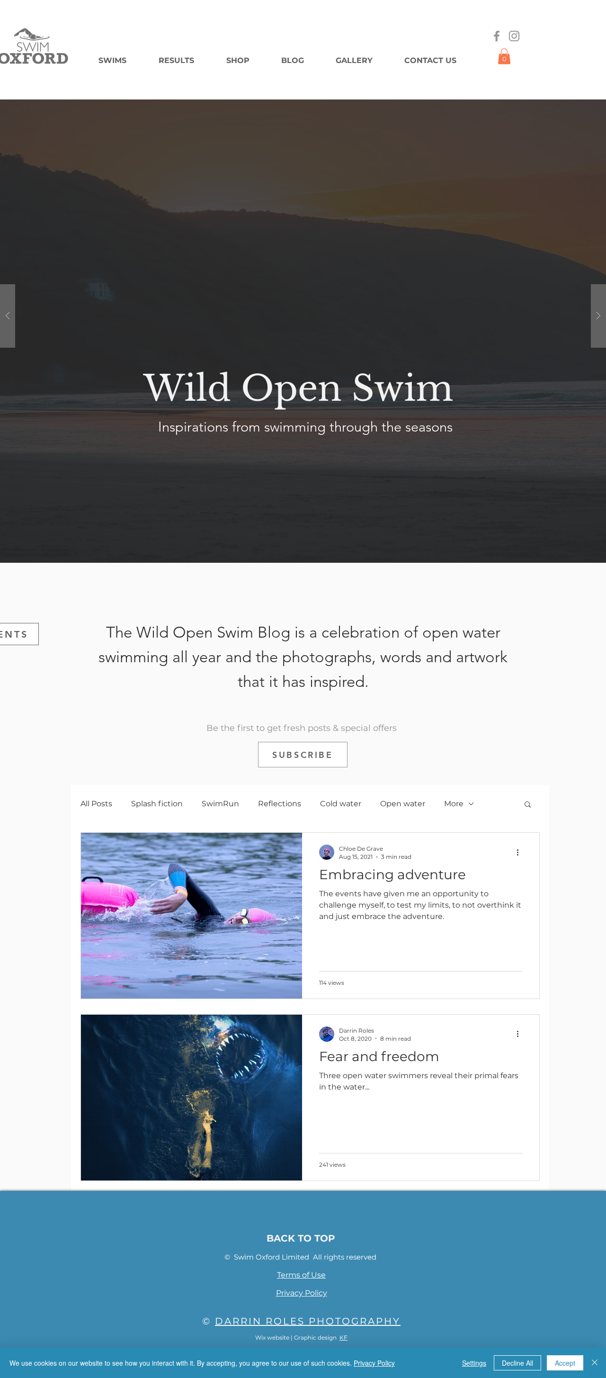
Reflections (279, 803)
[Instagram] (514, 36)
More (453, 803)
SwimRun (220, 803)
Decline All (517, 1363)
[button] (504, 56)
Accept (565, 1363)
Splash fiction (157, 803)
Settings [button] (474, 1363)
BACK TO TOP (301, 1238)
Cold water (340, 803)
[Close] (594, 1362)
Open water (402, 803)
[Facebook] (497, 36)
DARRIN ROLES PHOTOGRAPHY (308, 1321)
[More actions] (520, 852)
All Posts (96, 803)
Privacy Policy (374, 1363)
